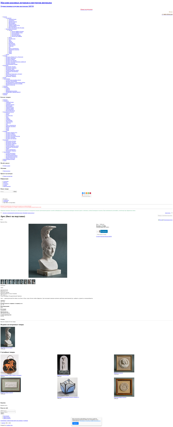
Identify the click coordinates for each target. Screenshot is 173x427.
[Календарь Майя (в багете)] (124, 396)
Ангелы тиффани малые (17, 32)
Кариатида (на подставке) (63, 375)
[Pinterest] (90, 193)
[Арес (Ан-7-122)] (48, 277)
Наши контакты (7, 186)
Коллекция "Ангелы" (11, 66)
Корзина (5, 94)
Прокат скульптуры (10, 84)
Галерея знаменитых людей (12, 70)
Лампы (10, 41)
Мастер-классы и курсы (11, 90)
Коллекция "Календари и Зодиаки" (14, 73)
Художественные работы (11, 155)
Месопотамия (12, 22)
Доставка (5, 86)
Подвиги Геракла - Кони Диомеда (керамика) (11, 375)
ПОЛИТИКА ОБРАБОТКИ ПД (13, 92)
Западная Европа (12, 26)
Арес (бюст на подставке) (6, 347)
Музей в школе (6, 165)
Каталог (5, 16)
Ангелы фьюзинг (15, 33)
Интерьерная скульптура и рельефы (14, 83)
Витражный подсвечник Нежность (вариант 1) (68, 397)
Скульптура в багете (10, 153)
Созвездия (11, 46)
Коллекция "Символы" (11, 67)
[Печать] (160, 219)
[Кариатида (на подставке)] (63, 374)
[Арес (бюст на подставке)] (8, 346)
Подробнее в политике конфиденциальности (90, 420)
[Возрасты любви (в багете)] (11, 391)
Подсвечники (12, 43)
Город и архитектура (10, 149)
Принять (75, 423)
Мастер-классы (6, 171)
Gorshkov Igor (9, 425)
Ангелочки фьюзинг (16, 35)
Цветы (10, 37)
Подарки (5, 55)
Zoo (9, 47)
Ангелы (10, 30)
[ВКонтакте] (83, 193)
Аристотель (167, 212)
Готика (10, 50)
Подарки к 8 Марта (10, 59)
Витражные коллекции (11, 29)
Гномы (10, 53)
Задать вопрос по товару (101, 234)
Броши (10, 52)
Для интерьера (6, 78)
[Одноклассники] (86, 193)
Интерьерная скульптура (11, 156)
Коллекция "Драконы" (11, 76)
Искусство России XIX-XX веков (16, 27)
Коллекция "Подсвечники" (12, 71)
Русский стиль (12, 38)
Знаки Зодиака (12, 44)
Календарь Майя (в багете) (120, 397)
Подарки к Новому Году (11, 132)
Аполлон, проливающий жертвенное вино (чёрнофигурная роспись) (18, 212)
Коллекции (5, 65)
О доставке (5, 183)
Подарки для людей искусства (13, 136)
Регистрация (6, 416)
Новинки (5, 99)
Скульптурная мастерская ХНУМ (104, 236)
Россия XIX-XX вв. (10, 110)
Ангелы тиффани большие (17, 31)
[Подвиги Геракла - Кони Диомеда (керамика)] (10, 374)
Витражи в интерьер (10, 154)
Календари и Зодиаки (11, 141)
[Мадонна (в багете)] (124, 372)
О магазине (6, 87)
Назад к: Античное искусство (165, 215)
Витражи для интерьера (11, 81)
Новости (8, 89)
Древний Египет (12, 19)
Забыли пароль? (7, 418)
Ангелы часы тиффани (16, 36)
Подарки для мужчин (11, 58)
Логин (2, 410)
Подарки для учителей (11, 60)
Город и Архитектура (14, 48)
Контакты (5, 93)
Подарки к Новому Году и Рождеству (14, 56)
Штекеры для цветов (11, 126)
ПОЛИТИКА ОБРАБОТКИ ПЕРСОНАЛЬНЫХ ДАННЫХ (14, 420)
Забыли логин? (6, 417)
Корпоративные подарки (11, 64)
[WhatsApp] (88, 193)
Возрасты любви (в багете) (7, 392)
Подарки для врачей (10, 63)
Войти (2, 413)
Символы (11, 42)
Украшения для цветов (14, 49)
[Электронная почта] (167, 219)
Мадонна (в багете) (118, 373)
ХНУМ (3, 423)
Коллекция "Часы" (10, 69)
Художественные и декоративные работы (15, 82)
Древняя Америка (13, 21)
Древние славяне (10, 108)
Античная (8, 103)
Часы (10, 39)
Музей (4, 77)
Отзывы (8, 88)
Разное (7, 54)
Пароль (2, 412)
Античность (11, 20)
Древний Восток (12, 24)
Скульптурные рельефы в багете (13, 80)
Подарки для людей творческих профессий (16, 61)
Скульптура (8, 18)
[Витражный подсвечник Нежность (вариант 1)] (67, 396)
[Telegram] (84, 193)
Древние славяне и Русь (14, 25)
